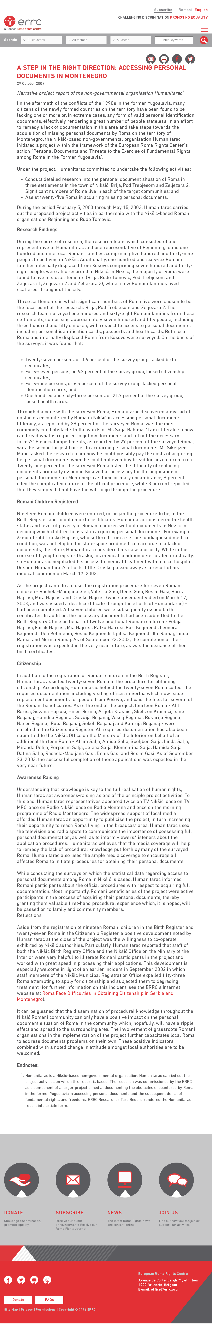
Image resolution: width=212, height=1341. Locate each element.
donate (13, 1213)
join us (168, 1213)
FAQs (49, 1300)
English (201, 10)
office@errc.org (164, 1290)
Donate (18, 1300)
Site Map (11, 1309)
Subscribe (163, 10)
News (114, 1213)
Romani (185, 10)
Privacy (27, 1309)
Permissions (46, 1309)
